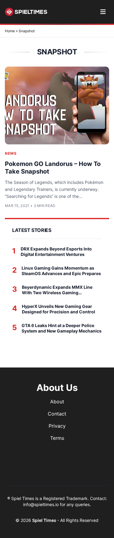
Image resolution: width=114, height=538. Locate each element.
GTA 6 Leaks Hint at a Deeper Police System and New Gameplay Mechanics (62, 328)
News (10, 153)
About (57, 401)
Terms (57, 438)
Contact (57, 414)
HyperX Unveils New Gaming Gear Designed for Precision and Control (58, 309)
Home (10, 31)
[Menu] (103, 12)
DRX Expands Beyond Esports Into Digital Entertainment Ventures (56, 251)
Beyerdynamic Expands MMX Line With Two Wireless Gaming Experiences (57, 290)
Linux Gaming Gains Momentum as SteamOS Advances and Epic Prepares (61, 270)
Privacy (57, 426)
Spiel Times (44, 520)
